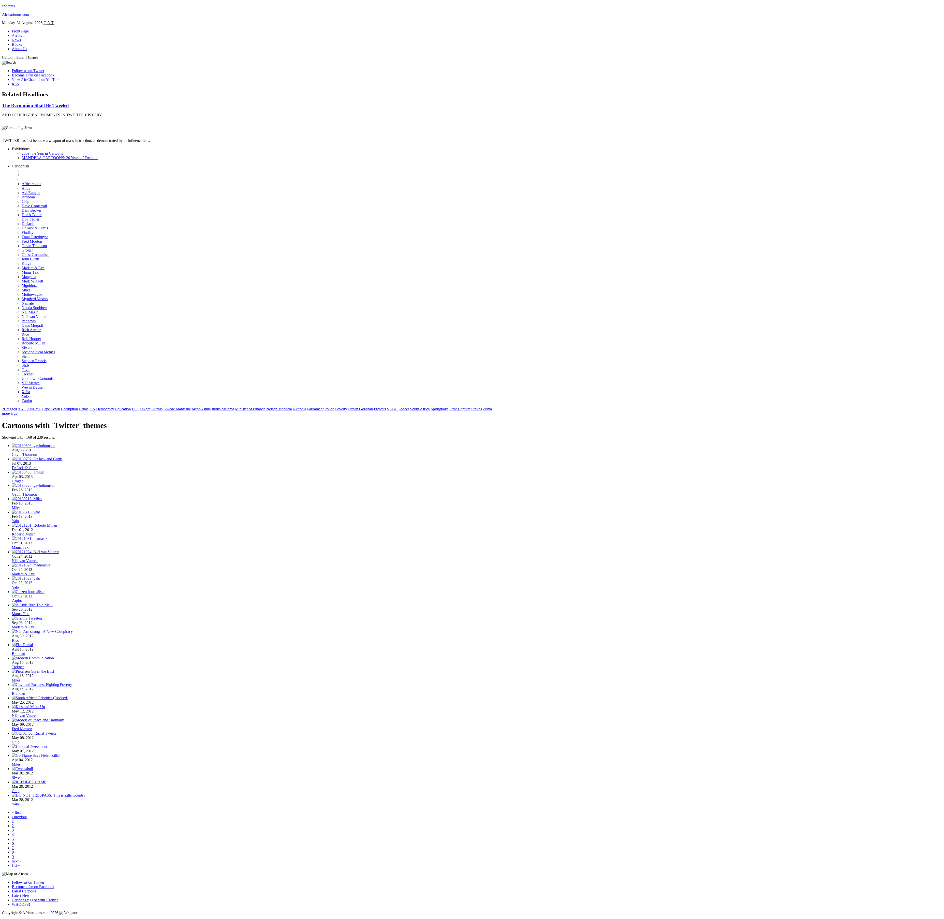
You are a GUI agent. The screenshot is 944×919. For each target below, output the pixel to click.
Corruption (69, 409)
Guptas (156, 409)
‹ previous (19, 817)
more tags (9, 413)
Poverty (341, 409)
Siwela (27, 347)
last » (16, 865)
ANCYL (34, 409)
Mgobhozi (30, 285)
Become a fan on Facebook (33, 75)
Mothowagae (32, 294)
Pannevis (29, 321)
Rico (25, 334)
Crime (83, 409)
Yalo (25, 396)
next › (16, 861)
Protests (380, 409)
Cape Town (51, 409)
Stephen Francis (34, 361)
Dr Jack (28, 224)
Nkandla (299, 409)
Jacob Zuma (201, 409)
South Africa (420, 409)
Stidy (26, 365)
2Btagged (9, 409)
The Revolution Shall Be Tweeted (35, 105)
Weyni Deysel (33, 387)
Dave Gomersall (34, 206)
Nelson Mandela (279, 409)
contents (8, 6)
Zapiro (27, 401)
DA (92, 409)
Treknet (27, 374)
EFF (135, 409)
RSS (15, 84)
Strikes (476, 409)
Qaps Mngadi (32, 325)
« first (16, 812)
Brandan (28, 197)
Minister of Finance (250, 409)
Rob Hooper (31, 339)
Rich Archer (31, 330)
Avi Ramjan (31, 193)
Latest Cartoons (24, 891)
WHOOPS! (21, 904)
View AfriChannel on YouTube (36, 79)
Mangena (29, 277)
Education (123, 409)
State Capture (459, 409)
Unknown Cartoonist (38, 378)
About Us (19, 49)
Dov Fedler (30, 219)
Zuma (487, 409)
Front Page (20, 31)
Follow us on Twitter (28, 71)
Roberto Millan (33, 343)
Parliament (315, 409)
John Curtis (30, 259)
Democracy (105, 409)
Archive (18, 35)
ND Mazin (30, 312)
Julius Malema (223, 409)
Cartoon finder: (14, 57)
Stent (26, 356)
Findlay (27, 232)
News (16, 40)
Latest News (21, 895)
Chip (25, 201)
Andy (26, 188)
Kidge (26, 263)
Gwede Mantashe (177, 409)
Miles (26, 290)
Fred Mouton (32, 241)
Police (329, 409)
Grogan (27, 250)
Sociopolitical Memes (38, 352)
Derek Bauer (32, 215)
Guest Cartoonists (35, 254)
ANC (22, 409)
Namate (28, 303)
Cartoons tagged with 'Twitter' (35, 900)
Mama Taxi (30, 272)
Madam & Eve (33, 268)
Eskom (145, 409)
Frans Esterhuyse (35, 237)
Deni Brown (31, 210)
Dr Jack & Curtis (35, 228)
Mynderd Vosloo (35, 299)
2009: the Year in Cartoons (42, 153)
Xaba (26, 392)
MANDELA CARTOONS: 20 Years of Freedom (60, 158)
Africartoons (31, 184)
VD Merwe (31, 383)
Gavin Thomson (34, 246)
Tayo (26, 370)
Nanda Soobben (34, 308)
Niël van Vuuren (34, 316)
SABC (392, 409)
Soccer (403, 409)
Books (17, 44)
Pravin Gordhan (360, 409)
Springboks (439, 409)
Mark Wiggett (32, 281)
